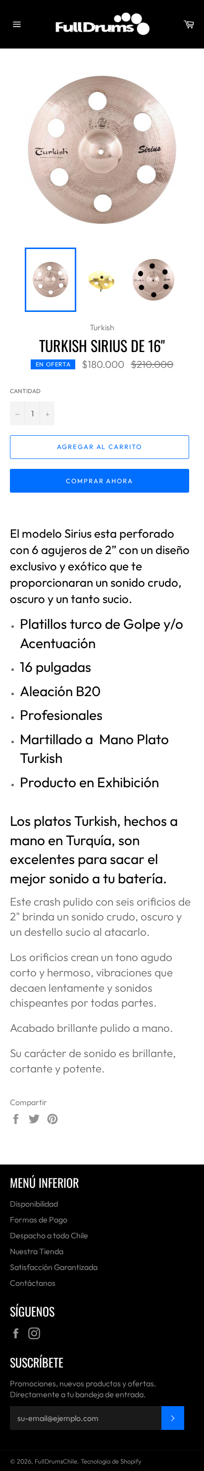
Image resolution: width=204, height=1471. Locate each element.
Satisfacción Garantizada (54, 1267)
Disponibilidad (34, 1204)
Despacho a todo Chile (49, 1235)
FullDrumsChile (56, 1461)
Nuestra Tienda (36, 1251)
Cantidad (25, 391)
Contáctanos (32, 1283)
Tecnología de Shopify (111, 1461)
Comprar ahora (99, 481)
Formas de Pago (38, 1219)
